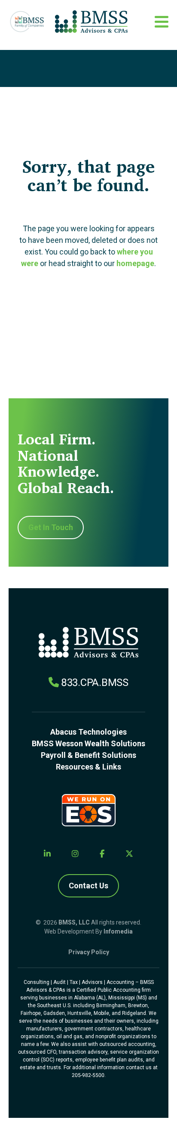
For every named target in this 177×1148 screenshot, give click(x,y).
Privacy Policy (88, 952)
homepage (135, 263)
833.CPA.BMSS (94, 682)
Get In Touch (50, 527)
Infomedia (118, 931)
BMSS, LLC (74, 922)
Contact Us (88, 885)
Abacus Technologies (88, 731)
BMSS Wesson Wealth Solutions (88, 743)
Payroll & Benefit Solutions (88, 755)
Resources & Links (88, 766)
